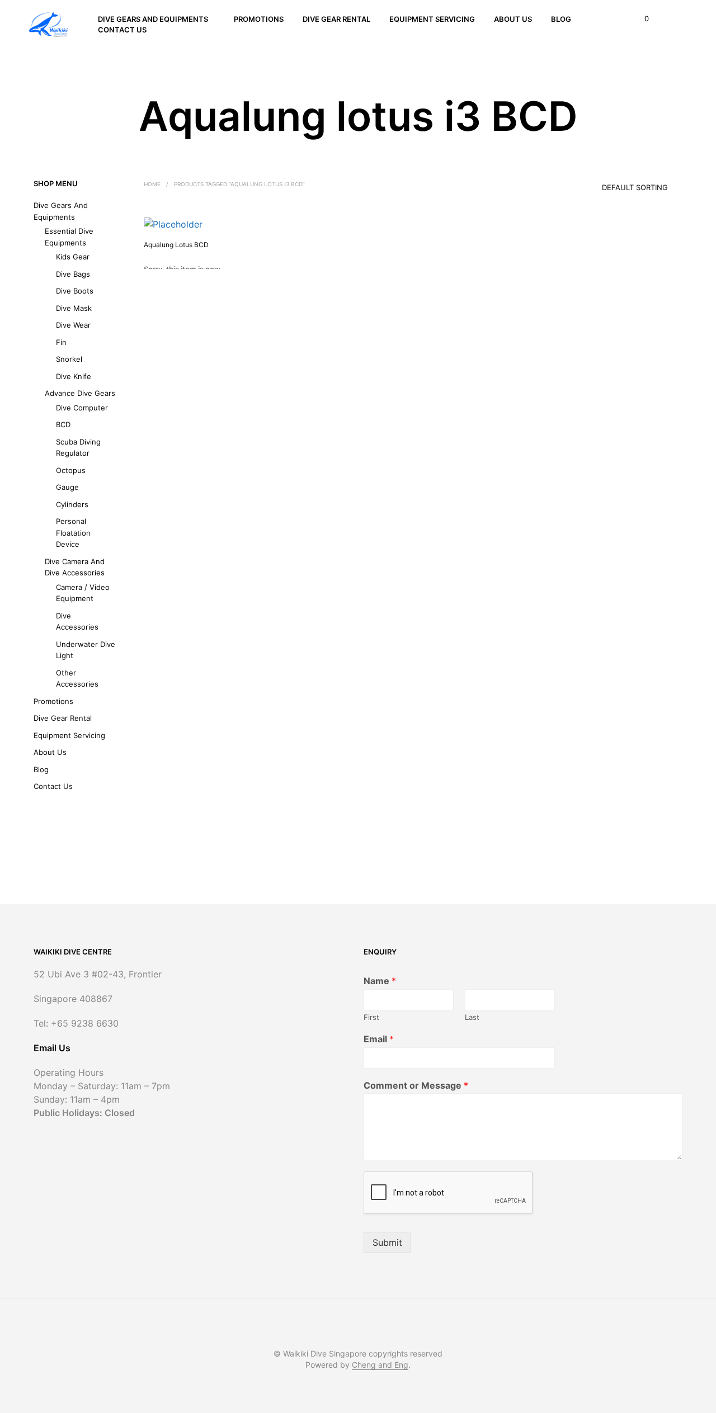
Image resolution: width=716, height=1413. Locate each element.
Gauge (67, 487)
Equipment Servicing (432, 19)
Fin (61, 342)
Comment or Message (416, 1085)
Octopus (71, 470)
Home (152, 184)
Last (472, 1017)
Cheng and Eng (380, 1364)
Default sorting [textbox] (635, 187)
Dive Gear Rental (336, 19)
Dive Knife (73, 376)
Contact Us (122, 29)
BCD (63, 424)
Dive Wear (73, 324)
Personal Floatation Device (73, 533)
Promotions (259, 19)
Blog (561, 19)
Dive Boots (74, 290)
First (371, 1017)
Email (379, 1039)
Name (380, 980)
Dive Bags (73, 274)
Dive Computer (82, 407)
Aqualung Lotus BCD (176, 244)
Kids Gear (73, 256)
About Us (513, 19)
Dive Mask (74, 308)
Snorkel (69, 359)
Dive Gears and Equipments (153, 19)
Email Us (52, 1047)
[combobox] (619, 183)
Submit (387, 1242)
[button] (640, 19)
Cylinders (72, 504)
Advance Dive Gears (80, 393)
